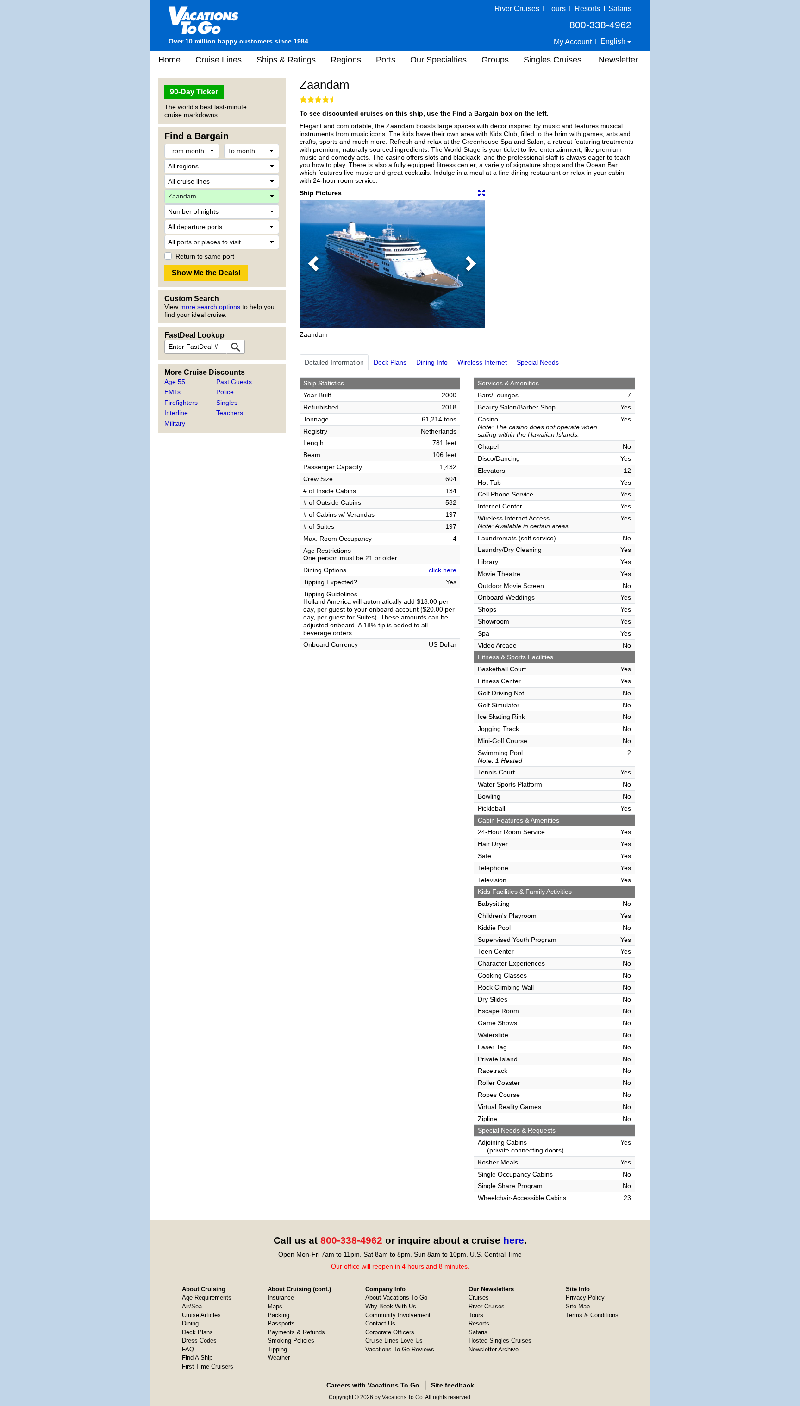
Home (169, 59)
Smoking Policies (291, 1340)
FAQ (188, 1349)
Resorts (587, 8)
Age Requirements (206, 1297)
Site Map (578, 1306)
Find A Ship (197, 1357)
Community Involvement (398, 1315)
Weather (279, 1357)
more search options (210, 306)
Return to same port (204, 256)
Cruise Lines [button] (218, 59)
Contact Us (380, 1323)
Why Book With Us (390, 1306)
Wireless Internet (482, 362)
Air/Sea (192, 1306)
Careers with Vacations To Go (372, 1385)
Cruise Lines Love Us (394, 1340)
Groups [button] (495, 59)
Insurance (281, 1297)
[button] (313, 264)
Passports (281, 1323)
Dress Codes (199, 1340)
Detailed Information (334, 362)
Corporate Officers (389, 1332)
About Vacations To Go (396, 1297)
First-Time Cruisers (207, 1366)
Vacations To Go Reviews (399, 1349)
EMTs (172, 392)
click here (442, 570)
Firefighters (181, 402)
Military (174, 423)
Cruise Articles (201, 1315)
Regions (346, 59)
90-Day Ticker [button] (194, 92)
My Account (573, 42)
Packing (278, 1315)
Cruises (479, 1297)
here (513, 1240)
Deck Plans (390, 362)
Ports (385, 59)
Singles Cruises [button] (552, 59)
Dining (190, 1323)
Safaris (619, 8)
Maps (275, 1306)
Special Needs (538, 362)
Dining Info (432, 362)
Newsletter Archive (494, 1349)
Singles (227, 402)
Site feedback (452, 1385)
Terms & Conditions (592, 1315)
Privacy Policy (585, 1297)
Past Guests (234, 381)
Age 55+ (176, 381)
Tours (557, 8)
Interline (176, 412)
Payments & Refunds (296, 1332)
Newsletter (618, 59)
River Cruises (516, 8)
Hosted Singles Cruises (500, 1340)
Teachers (229, 412)
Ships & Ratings (286, 59)
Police (225, 392)
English (613, 41)
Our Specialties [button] (438, 59)
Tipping (277, 1349)
